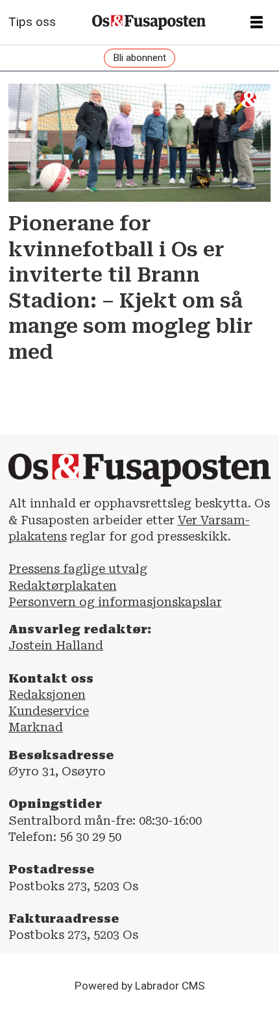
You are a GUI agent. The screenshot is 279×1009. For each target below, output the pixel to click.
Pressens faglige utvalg (77, 569)
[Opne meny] (257, 22)
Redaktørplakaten (62, 585)
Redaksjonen (47, 694)
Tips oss (32, 21)
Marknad (35, 727)
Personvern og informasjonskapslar (115, 602)
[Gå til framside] (149, 22)
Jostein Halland (55, 645)
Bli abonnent (139, 58)
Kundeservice (48, 711)
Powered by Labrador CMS (140, 985)
